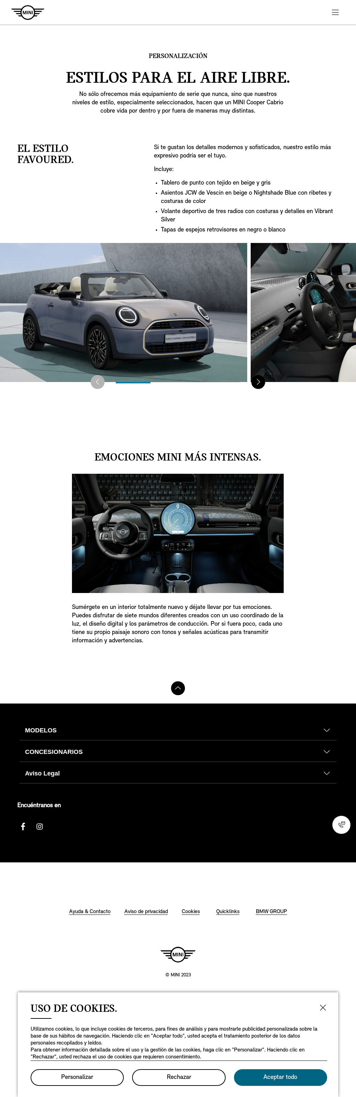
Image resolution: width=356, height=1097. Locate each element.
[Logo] (178, 954)
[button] (98, 382)
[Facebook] (23, 826)
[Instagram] (39, 826)
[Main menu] (335, 12)
